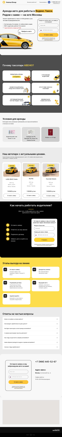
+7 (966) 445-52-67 (55, 2)
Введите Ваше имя (39, 225)
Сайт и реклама (57, 429)
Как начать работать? (32, 2)
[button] (11, 196)
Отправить (44, 240)
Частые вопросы (43, 2)
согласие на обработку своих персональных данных (49, 39)
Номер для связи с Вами (41, 232)
